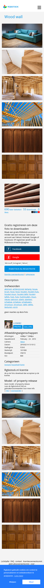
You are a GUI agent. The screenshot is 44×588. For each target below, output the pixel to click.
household (15, 365)
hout (12, 291)
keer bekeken (16, 209)
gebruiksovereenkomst (19, 564)
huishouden (25, 297)
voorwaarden (16, 391)
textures (7, 365)
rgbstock (13, 7)
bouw (34, 289)
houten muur (10, 294)
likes (6, 212)
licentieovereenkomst (32, 561)
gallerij (28, 327)
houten (24, 291)
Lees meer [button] (18, 576)
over (33, 564)
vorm (15, 307)
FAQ (7, 391)
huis (12, 297)
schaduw (8, 302)
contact (18, 561)
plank (21, 299)
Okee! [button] (31, 582)
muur (33, 297)
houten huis (33, 291)
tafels (30, 304)
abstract (8, 289)
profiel (18, 327)
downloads (31, 209)
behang (28, 289)
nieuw (7, 299)
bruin (6, 291)
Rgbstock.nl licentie (16, 370)
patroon (14, 299)
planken (28, 299)
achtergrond (18, 289)
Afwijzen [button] (12, 582)
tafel (25, 304)
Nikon (22, 342)
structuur (8, 304)
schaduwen (26, 302)
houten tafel (22, 294)
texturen (8, 307)
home (22, 365)
